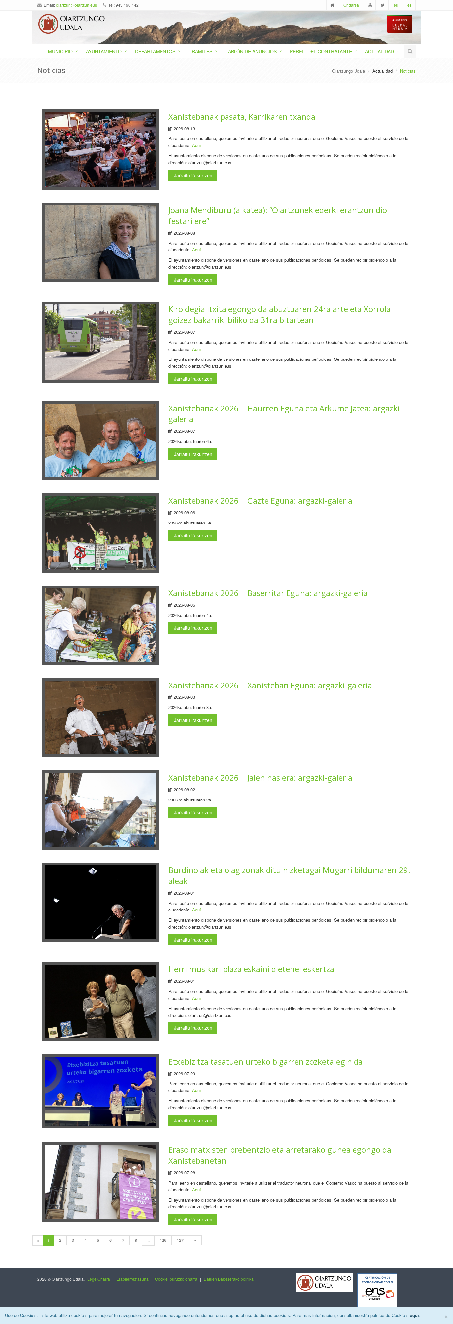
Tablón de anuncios (251, 51)
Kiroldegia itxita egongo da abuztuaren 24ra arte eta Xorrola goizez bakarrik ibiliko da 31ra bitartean (279, 314)
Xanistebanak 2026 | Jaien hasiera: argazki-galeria (260, 777)
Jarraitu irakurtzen (192, 175)
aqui (414, 1315)
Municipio (60, 51)
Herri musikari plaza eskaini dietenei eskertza (251, 969)
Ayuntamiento (104, 51)
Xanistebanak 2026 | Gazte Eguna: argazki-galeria (260, 500)
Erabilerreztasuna (132, 1279)
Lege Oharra (98, 1279)
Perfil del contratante (321, 51)
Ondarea (351, 5)
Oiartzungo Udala (348, 71)
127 (180, 1240)
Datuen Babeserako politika (229, 1279)
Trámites (200, 51)
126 (163, 1240)
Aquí (196, 145)
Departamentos (155, 51)
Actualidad (379, 51)
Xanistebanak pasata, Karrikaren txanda (241, 116)
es (409, 5)
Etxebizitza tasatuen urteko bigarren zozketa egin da (265, 1061)
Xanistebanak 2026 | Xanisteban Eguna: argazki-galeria (270, 685)
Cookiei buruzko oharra (176, 1279)
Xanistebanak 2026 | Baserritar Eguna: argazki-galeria (268, 592)
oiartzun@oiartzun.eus (76, 5)
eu (396, 5)
